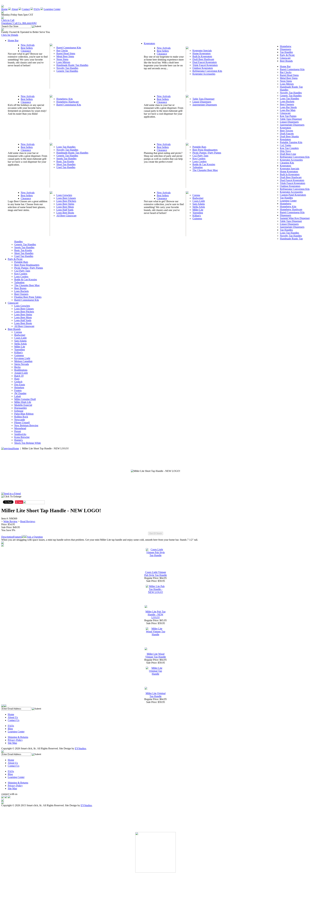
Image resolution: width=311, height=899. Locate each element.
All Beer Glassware (66, 215)
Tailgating (197, 167)
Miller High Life (22, 402)
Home (4, 9)
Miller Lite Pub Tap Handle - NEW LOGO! (155, 614)
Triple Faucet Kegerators (205, 65)
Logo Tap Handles (65, 146)
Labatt (17, 396)
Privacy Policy (15, 740)
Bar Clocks (62, 50)
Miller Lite (197, 209)
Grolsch (18, 381)
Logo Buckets (287, 101)
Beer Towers (286, 130)
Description (7, 536)
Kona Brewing (21, 437)
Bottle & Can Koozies (203, 164)
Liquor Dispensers (201, 101)
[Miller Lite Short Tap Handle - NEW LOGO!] (155, 471)
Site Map (12, 743)
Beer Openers (287, 104)
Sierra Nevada (21, 364)
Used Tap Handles (65, 167)
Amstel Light (21, 373)
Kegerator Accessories (203, 73)
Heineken (19, 387)
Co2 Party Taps (200, 155)
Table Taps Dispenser (203, 98)
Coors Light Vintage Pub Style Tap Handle (155, 573)
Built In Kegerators (202, 56)
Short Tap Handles (65, 164)
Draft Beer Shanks (289, 136)
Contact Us (13, 720)
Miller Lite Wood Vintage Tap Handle (155, 655)
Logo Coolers (199, 161)
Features (17, 536)
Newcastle (19, 419)
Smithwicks (20, 434)
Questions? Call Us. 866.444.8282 (19, 23)
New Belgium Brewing (26, 425)
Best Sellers (27, 48)
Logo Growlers (64, 195)
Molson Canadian (23, 361)
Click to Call (7, 20)
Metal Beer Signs (65, 56)
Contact (26, 9)
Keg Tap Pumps (288, 116)
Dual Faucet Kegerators (204, 62)
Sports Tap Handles (66, 158)
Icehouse (18, 410)
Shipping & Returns (18, 737)
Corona (196, 195)
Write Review (10, 521)
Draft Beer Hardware (203, 59)
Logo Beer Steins (65, 204)
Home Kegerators (201, 53)
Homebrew (285, 46)
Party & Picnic (287, 55)
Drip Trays (285, 151)
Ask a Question (35, 536)
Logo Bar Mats (287, 110)
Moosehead (20, 428)
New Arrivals (28, 45)
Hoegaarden (20, 408)
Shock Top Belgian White (27, 443)
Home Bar (13, 40)
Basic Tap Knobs (65, 161)
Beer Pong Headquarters (205, 149)
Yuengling (197, 212)
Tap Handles (286, 52)
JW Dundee (20, 393)
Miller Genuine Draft (25, 399)
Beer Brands (286, 61)
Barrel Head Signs (65, 53)
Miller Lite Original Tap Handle (156, 695)
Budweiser (197, 198)
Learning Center (52, 9)
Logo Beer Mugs (65, 206)
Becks (17, 367)
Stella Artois (198, 206)
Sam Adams (198, 204)
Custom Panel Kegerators (293, 194)
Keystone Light (22, 358)
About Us (13, 717)
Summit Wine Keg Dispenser (295, 218)
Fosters (18, 390)
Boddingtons (20, 370)
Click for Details (9, 35)
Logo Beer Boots (65, 212)
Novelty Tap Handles (67, 68)
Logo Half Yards (64, 209)
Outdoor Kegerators (202, 68)
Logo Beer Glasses (66, 198)
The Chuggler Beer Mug (205, 170)
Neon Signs (62, 59)
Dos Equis (19, 384)
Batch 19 (18, 375)
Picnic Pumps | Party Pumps (206, 152)
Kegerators (149, 43)
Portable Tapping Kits (291, 142)
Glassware (285, 58)
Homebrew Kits (64, 98)
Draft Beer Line (288, 154)
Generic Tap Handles (67, 71)
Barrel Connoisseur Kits (68, 47)
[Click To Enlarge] (32, 497)
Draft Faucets (287, 133)
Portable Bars (199, 146)
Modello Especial (23, 405)
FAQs (37, 9)
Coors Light (198, 201)
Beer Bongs (20, 288)
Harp (16, 378)
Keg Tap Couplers (289, 148)
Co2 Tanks (285, 145)
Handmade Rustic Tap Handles (72, 65)
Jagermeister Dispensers (204, 104)
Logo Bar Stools (288, 107)
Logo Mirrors (63, 62)
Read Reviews (27, 521)
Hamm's (18, 440)
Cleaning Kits (287, 162)
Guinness (197, 218)
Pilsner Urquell (22, 422)
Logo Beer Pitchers (66, 201)
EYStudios (80, 748)
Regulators (285, 139)
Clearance (26, 50)
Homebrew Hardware (67, 101)
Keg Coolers (198, 158)
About (15, 9)
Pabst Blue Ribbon (24, 413)
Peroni (17, 431)
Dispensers (285, 49)
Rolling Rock (21, 416)
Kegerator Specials (202, 50)
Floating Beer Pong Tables (27, 297)
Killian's (196, 215)
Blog (10, 728)
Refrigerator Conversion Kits (207, 71)
